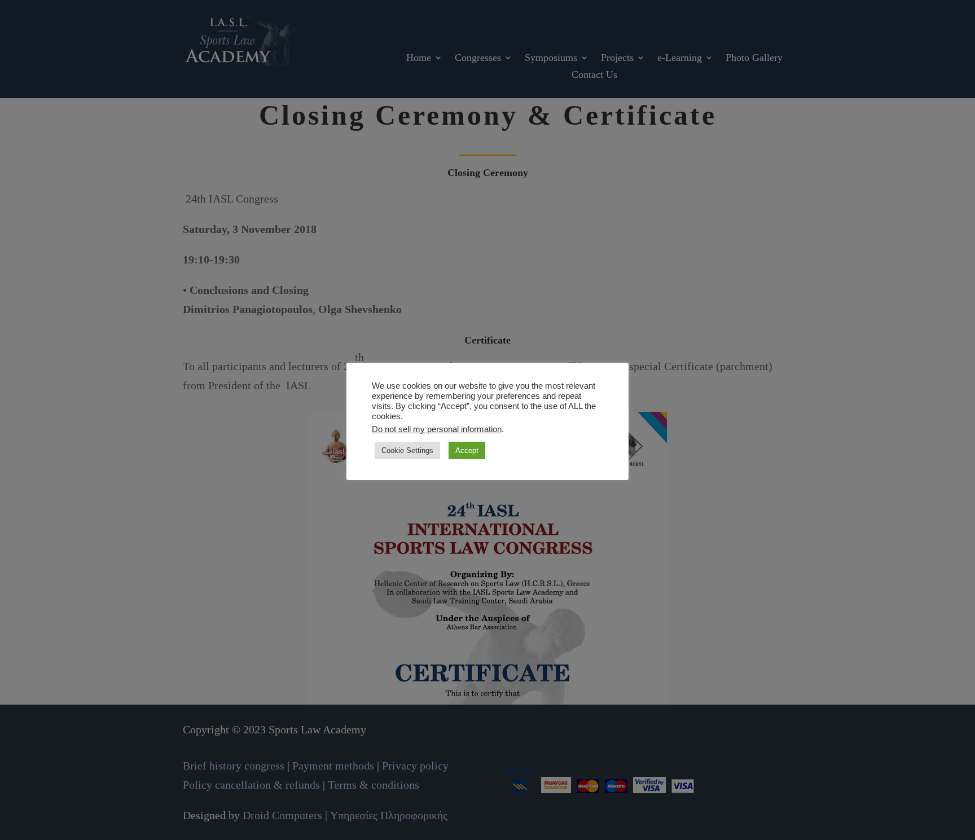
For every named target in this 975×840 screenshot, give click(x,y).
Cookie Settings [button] (407, 450)
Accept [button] (466, 450)
